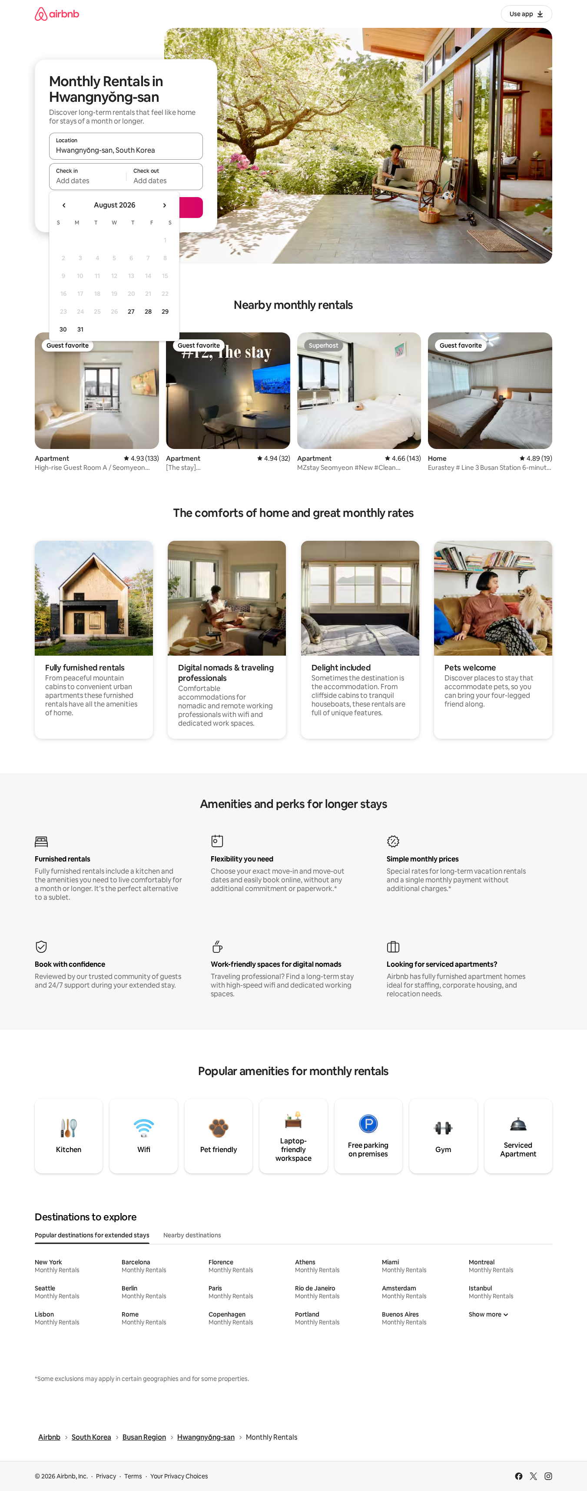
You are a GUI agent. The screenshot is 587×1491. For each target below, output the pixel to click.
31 (80, 329)
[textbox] (87, 180)
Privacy (106, 1476)
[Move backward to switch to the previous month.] (64, 205)
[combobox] (126, 150)
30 (63, 329)
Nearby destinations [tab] (192, 1235)
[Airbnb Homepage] (57, 13)
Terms (133, 1476)
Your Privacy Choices (179, 1476)
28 (148, 311)
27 (131, 311)
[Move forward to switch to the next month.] (164, 205)
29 (165, 311)
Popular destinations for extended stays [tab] (92, 1235)
